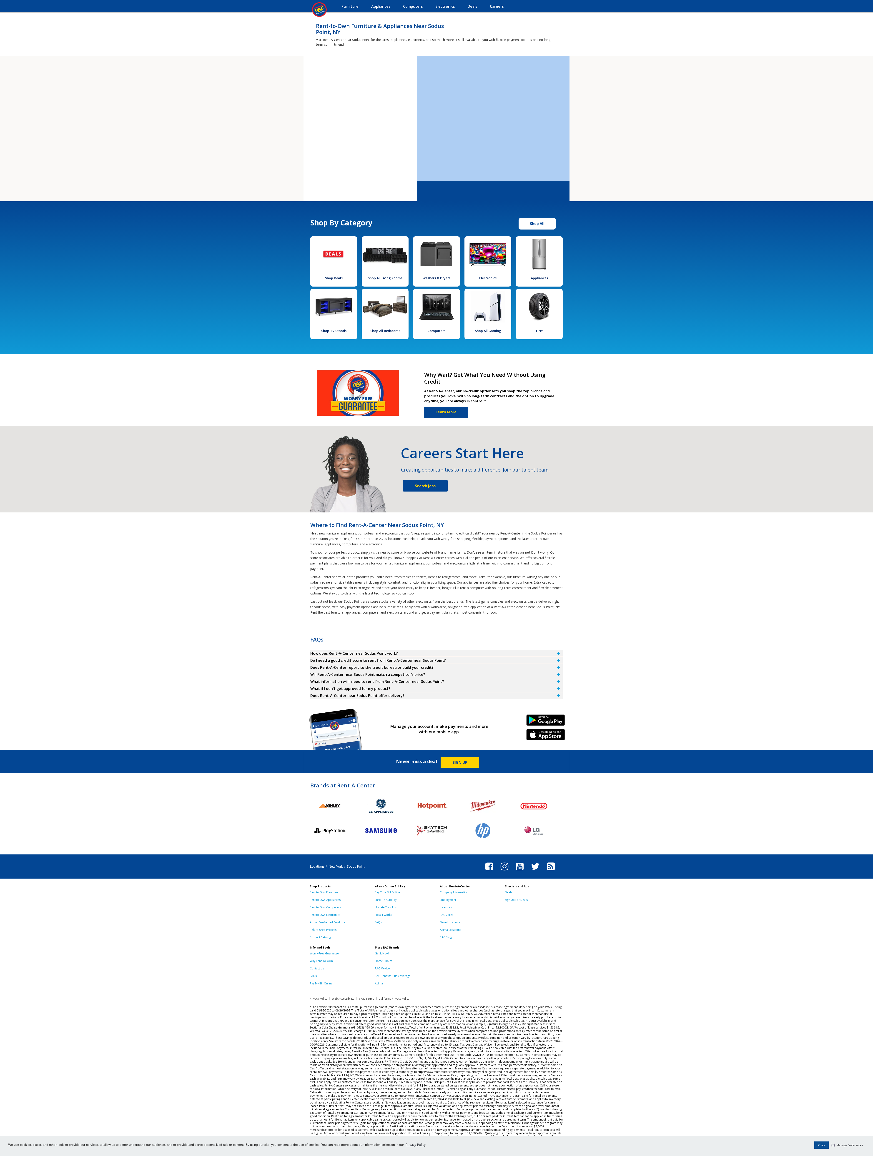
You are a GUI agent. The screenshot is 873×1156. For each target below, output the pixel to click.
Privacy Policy (416, 1144)
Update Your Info (386, 907)
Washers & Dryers (436, 278)
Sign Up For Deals (516, 900)
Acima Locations (450, 930)
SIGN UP (460, 762)
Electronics (488, 278)
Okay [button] (821, 1145)
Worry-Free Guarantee (324, 953)
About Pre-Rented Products (327, 922)
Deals (508, 892)
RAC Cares (446, 915)
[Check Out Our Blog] (551, 871)
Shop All (537, 223)
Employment (448, 900)
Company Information (454, 892)
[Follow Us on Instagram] (504, 871)
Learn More (446, 411)
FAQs (378, 922)
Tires (539, 331)
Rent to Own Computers (325, 907)
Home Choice (383, 961)
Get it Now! (382, 953)
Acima (379, 983)
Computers (436, 331)
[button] (847, 1145)
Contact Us (317, 968)
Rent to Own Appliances (325, 900)
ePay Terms (366, 999)
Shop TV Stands (333, 331)
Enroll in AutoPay (385, 900)
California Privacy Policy (394, 999)
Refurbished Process (323, 930)
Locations (317, 866)
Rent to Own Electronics (325, 915)
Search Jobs (425, 485)
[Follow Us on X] (535, 871)
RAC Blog (446, 937)
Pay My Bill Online (321, 983)
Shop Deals (334, 278)
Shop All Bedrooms (385, 331)
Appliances (539, 278)
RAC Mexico (382, 968)
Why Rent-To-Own (321, 961)
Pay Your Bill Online (387, 892)
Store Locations (450, 922)
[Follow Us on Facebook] (489, 871)
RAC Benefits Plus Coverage (392, 976)
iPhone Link (545, 736)
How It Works (383, 915)
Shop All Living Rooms (385, 278)
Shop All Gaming (488, 331)
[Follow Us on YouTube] (519, 871)
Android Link (545, 721)
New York (336, 866)
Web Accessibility (343, 999)
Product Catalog (320, 937)
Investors (446, 907)
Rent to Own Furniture (324, 892)
